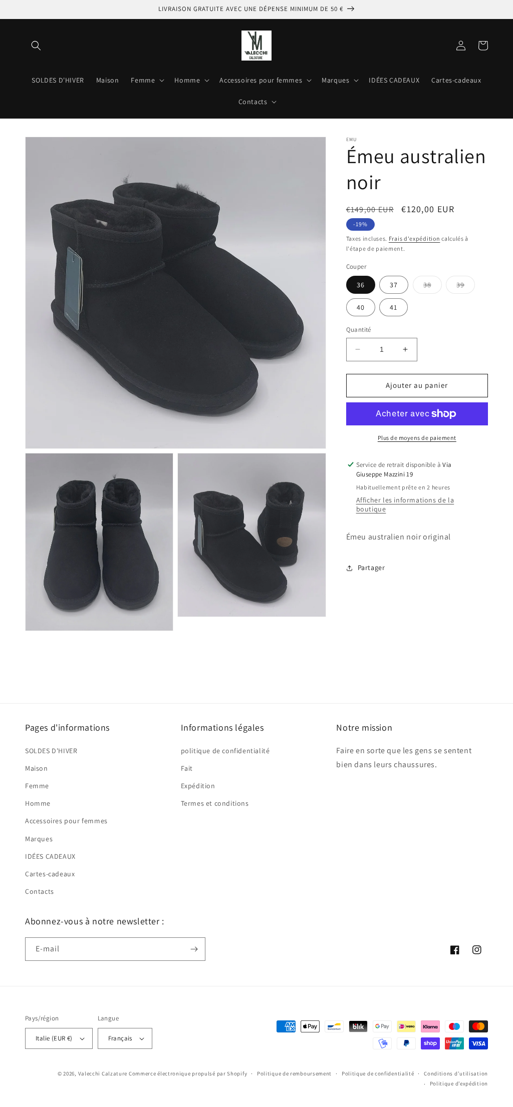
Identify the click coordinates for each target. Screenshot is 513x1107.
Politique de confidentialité (378, 1073)
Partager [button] (371, 567)
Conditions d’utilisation (456, 1073)
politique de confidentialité (225, 750)
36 (361, 284)
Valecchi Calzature (103, 1073)
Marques (39, 838)
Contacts (39, 891)
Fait (187, 768)
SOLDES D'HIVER (51, 750)
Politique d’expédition (459, 1083)
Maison (36, 768)
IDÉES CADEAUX (50, 856)
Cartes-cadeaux (50, 873)
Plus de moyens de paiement (417, 437)
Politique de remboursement (294, 1073)
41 (393, 307)
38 (432, 287)
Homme (38, 803)
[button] (36, 46)
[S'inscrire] (194, 949)
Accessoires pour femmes (66, 820)
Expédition (198, 785)
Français (120, 1038)
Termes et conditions (215, 803)
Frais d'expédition (414, 238)
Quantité (358, 329)
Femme (37, 785)
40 (361, 307)
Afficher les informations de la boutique (405, 504)
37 (394, 284)
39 (465, 287)
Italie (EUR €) (54, 1038)
